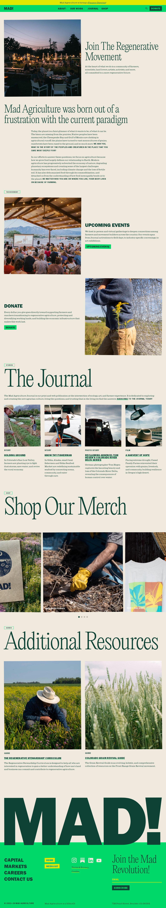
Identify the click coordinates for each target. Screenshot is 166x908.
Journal (93, 8)
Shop (104, 8)
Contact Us (18, 879)
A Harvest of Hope (138, 455)
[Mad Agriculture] (8, 8)
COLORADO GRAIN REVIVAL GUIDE (105, 758)
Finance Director (97, 2)
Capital (13, 860)
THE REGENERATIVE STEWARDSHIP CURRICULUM (32, 758)
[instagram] (74, 860)
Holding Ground (15, 455)
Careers (15, 873)
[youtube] (99, 860)
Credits (75, 871)
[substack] (82, 860)
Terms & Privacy (80, 867)
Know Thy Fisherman (58, 455)
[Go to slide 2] (81, 617)
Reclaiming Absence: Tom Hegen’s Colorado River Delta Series (101, 457)
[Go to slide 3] (84, 617)
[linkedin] (90, 860)
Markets (15, 866)
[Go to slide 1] (79, 617)
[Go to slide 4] (87, 617)
